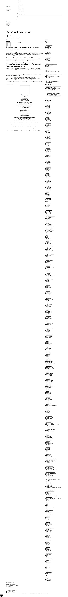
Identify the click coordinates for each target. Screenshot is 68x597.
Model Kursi (48, 58)
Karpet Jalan (48, 249)
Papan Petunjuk (48, 422)
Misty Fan (47, 407)
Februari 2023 (48, 149)
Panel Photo (48, 411)
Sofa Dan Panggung (49, 510)
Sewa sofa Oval (48, 493)
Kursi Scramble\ (48, 316)
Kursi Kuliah (48, 52)
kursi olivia (48, 291)
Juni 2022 (47, 157)
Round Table (48, 447)
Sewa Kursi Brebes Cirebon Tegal (51, 64)
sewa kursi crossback (49, 466)
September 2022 (48, 155)
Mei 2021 (47, 173)
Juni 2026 (47, 102)
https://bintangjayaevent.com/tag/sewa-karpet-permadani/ (25, 128)
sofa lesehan (48, 516)
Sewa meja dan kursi (49, 481)
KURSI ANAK (48, 261)
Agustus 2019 (48, 189)
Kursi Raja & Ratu (49, 311)
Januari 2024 (48, 136)
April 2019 (48, 194)
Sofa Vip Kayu (48, 525)
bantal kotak (48, 218)
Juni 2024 (47, 130)
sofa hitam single (48, 512)
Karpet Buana (48, 248)
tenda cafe (47, 536)
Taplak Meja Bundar (49, 531)
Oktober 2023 (48, 139)
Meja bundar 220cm (49, 361)
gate (46, 235)
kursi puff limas (48, 307)
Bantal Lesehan (48, 220)
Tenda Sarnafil (48, 550)
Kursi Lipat (48, 288)
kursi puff (47, 305)
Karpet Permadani (49, 251)
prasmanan (48, 441)
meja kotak (48, 379)
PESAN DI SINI (21, 8)
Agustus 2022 (48, 156)
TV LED (47, 568)
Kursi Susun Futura (49, 324)
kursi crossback (48, 268)
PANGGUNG (48, 412)
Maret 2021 (48, 175)
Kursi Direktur (48, 48)
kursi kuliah (48, 285)
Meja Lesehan (48, 385)
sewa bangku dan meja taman (50, 461)
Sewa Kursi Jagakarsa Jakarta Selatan (52, 469)
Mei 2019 (47, 193)
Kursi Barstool (48, 47)
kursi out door (48, 293)
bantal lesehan (48, 219)
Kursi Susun (48, 322)
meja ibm (47, 372)
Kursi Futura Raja (49, 51)
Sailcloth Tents (48, 454)
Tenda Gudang (48, 538)
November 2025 (48, 111)
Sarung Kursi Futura (49, 456)
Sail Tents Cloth (48, 453)
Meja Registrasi (48, 393)
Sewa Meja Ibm (48, 482)
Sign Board (48, 503)
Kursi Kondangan (49, 282)
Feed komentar (48, 579)
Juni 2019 (47, 192)
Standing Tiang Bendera (50, 528)
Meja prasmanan (48, 392)
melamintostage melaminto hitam (51, 405)
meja (47, 350)
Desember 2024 (48, 123)
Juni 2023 (47, 144)
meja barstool (48, 354)
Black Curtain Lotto (49, 224)
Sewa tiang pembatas (49, 500)
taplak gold (48, 529)
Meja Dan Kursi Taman (50, 368)
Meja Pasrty (48, 391)
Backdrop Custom (49, 210)
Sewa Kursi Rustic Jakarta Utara (51, 475)
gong (47, 236)
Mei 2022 (47, 158)
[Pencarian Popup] (17, 13)
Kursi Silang (48, 54)
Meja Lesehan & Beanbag (50, 386)
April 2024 (48, 132)
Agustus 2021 (48, 169)
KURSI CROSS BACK (50, 267)
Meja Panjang (48, 388)
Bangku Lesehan (49, 213)
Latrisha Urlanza (48, 86)
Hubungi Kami (21, 19)
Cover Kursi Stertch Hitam (50, 226)
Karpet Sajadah (48, 255)
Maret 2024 (48, 133)
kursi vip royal (48, 345)
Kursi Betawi (48, 266)
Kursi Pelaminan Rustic (50, 299)
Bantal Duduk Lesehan (49, 217)
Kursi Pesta (48, 300)
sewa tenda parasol (49, 497)
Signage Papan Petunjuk (50, 507)
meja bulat (47, 356)
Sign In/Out (48, 505)
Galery (19, 6)
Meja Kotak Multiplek (49, 381)
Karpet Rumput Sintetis (50, 254)
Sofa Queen (48, 522)
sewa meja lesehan (49, 485)
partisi (47, 425)
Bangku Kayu (48, 212)
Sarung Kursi (48, 455)
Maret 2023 (48, 148)
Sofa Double (48, 511)
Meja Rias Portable (49, 394)
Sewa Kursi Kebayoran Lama (51, 473)
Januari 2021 (48, 177)
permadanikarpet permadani (50, 431)
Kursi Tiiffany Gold (49, 336)
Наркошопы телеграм (50, 95)
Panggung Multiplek (49, 417)
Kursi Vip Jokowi (49, 343)
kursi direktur (48, 272)
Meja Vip (47, 401)
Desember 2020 (48, 179)
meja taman (48, 398)
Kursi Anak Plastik (49, 46)
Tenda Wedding (48, 554)
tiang (47, 556)
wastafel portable (49, 572)
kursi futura (48, 274)
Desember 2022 (48, 151)
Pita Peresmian (48, 432)
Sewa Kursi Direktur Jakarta (50, 467)
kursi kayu (47, 281)
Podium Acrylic (48, 436)
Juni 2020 (47, 183)
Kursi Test (47, 329)
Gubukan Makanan (49, 243)
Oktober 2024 (48, 125)
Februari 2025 (48, 120)
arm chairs (47, 207)
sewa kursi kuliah (49, 474)
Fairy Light (48, 232)
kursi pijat (47, 301)
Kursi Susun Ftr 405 (49, 323)
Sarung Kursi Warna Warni (50, 460)
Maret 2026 (48, 106)
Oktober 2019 (48, 187)
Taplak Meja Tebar (49, 532)
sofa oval (47, 518)
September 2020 (48, 182)
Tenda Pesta (48, 544)
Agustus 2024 (48, 127)
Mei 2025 (47, 117)
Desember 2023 (48, 137)
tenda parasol (48, 543)
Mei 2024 (47, 131)
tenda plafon (48, 547)
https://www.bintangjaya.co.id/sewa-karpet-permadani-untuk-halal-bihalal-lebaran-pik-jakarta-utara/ (24, 126)
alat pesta (47, 206)
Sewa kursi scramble (49, 476)
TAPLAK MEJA (49, 530)
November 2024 (48, 124)
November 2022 (48, 152)
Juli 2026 (47, 101)
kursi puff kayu (48, 306)
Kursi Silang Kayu (49, 318)
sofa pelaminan (48, 519)
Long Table (48, 349)
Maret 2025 (48, 119)
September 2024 (48, 126)
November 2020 (48, 180)
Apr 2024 (8, 41)
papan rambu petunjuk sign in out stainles (52, 424)
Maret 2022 (48, 161)
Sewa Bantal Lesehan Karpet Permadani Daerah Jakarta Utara (22, 47)
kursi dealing (48, 269)
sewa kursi (48, 462)
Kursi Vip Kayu (48, 344)
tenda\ (47, 555)
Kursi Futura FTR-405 (49, 276)
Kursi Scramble (48, 53)
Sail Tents (47, 451)
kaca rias (47, 244)
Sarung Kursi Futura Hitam (50, 457)
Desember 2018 (48, 198)
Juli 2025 (47, 114)
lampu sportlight (48, 348)
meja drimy (48, 370)
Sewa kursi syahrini (49, 478)
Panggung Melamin (49, 416)
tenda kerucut (48, 541)
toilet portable (48, 567)
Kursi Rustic (48, 313)
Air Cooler (48, 204)
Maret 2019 (48, 195)
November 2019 (48, 186)
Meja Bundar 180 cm (49, 360)
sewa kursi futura (49, 468)
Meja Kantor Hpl (49, 375)
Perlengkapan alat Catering (50, 429)
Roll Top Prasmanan (49, 443)
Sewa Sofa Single (49, 494)
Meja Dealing (48, 369)
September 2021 (48, 168)
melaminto (47, 404)
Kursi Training (48, 337)
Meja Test (47, 400)
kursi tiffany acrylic (49, 332)
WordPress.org (48, 580)
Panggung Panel (48, 419)
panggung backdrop (49, 413)
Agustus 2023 (48, 142)
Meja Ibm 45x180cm (49, 373)
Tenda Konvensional (49, 542)
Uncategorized (48, 569)
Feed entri (47, 578)
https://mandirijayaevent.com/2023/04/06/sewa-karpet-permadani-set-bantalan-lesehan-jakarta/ (24, 122)
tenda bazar (48, 535)
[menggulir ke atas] (1, 595)
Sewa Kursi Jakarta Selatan (50, 472)
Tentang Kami (48, 66)
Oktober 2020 (48, 181)
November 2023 (48, 138)
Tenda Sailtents (48, 549)
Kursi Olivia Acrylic (49, 292)
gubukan (47, 241)
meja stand (48, 397)
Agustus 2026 (48, 100)
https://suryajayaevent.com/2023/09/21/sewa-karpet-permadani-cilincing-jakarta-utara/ (24, 124)
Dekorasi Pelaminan (49, 229)
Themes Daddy (36, 593)
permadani (47, 430)
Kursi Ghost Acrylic (49, 279)
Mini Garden (48, 406)
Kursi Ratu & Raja (49, 312)
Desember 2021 (48, 164)
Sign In (47, 504)
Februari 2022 (48, 162)
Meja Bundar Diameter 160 (50, 363)
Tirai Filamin (48, 563)
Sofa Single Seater (49, 524)
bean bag (47, 223)
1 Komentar (19, 42)
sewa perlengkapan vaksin (50, 491)
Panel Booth (48, 410)
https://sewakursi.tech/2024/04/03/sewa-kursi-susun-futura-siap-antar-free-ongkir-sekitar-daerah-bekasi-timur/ (25, 130)
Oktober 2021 (48, 167)
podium (47, 435)
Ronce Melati (48, 444)
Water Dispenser (48, 573)
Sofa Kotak (48, 513)
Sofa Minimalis (48, 517)
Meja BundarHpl (49, 366)
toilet (47, 566)
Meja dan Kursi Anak (49, 367)
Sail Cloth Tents (48, 450)
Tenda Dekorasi (48, 537)
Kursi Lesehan (48, 287)
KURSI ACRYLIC (49, 45)
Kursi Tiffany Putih (49, 335)
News (47, 59)
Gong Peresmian (48, 238)
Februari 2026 (48, 107)
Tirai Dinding (48, 562)
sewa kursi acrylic (49, 463)
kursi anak (47, 262)
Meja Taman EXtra (49, 399)
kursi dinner (48, 270)
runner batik (48, 449)
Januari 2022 (48, 163)
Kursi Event (48, 273)
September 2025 (48, 113)
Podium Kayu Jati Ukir (49, 438)
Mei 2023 (47, 145)
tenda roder (48, 548)
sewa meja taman (49, 486)
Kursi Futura (48, 49)
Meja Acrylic (48, 351)
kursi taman (48, 325)
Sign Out (47, 506)
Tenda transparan (49, 553)
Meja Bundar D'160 (49, 362)
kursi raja (47, 310)
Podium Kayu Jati (49, 437)
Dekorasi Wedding (49, 231)
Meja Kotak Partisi (49, 382)
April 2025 (48, 118)
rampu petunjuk (48, 442)
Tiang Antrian (48, 557)
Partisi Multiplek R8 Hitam (50, 426)
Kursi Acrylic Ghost (49, 260)
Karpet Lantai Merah (49, 250)
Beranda (47, 41)
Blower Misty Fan (49, 225)
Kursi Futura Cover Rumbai (50, 275)
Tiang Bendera (48, 560)
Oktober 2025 (48, 112)
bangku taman (48, 214)
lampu (47, 347)
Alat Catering (48, 205)
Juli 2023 (47, 143)
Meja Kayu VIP (48, 376)
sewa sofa (47, 492)
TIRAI (47, 561)
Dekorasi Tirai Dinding (49, 230)
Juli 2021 (47, 170)
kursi (47, 256)
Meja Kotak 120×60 (49, 380)
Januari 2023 (48, 150)
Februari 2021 (48, 176)
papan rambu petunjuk (49, 423)
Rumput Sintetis (48, 448)
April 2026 (48, 105)
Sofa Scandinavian (49, 523)
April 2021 (48, 174)
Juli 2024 (47, 129)
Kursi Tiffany (48, 55)
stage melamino (48, 526)
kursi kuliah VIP (48, 286)
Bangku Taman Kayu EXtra (50, 216)
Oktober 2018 (48, 199)
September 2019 (48, 188)
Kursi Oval (48, 295)
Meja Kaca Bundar (49, 374)
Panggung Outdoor (49, 418)
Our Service (48, 60)
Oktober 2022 (48, 154)
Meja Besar (48, 355)
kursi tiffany (48, 330)
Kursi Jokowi (48, 280)
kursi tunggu (48, 338)
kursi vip (47, 341)
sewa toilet (48, 501)
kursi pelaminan (48, 297)
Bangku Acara (48, 211)
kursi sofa (47, 319)
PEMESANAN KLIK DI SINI (51, 61)
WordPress (46, 593)
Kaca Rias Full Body (49, 245)
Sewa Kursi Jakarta (21, 10)
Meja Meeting (48, 387)
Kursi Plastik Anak (49, 304)
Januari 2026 (48, 108)
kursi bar (47, 263)
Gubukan (47, 242)
